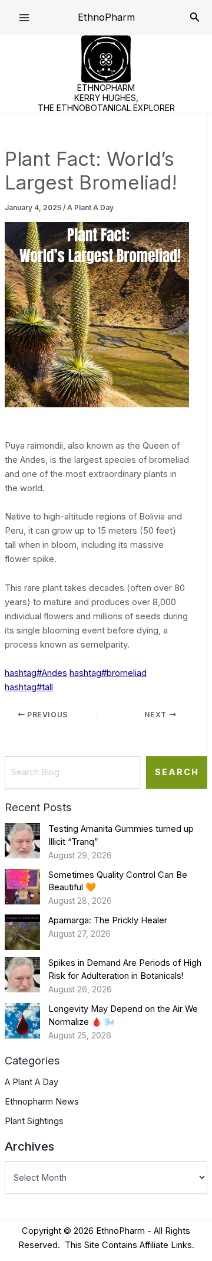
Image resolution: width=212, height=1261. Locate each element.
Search (177, 772)
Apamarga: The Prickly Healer (107, 920)
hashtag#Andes (36, 673)
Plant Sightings (34, 1121)
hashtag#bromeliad (108, 673)
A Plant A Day (90, 208)
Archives (29, 1146)
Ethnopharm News (42, 1101)
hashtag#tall (29, 687)
